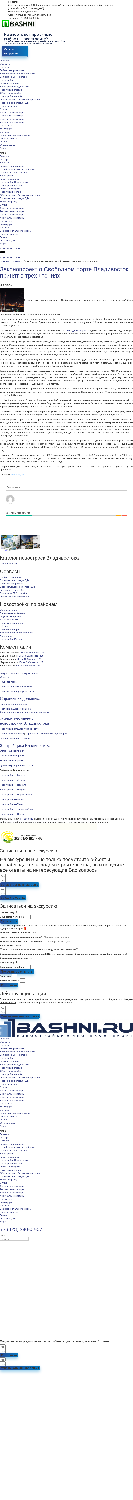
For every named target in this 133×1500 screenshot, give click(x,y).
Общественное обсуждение (15, 596)
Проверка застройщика (12, 583)
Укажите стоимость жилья (15, 932)
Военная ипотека (9, 138)
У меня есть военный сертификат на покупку (100, 953)
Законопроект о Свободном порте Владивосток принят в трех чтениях (64, 272)
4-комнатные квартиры (12, 122)
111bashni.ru (26, 818)
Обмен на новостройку (12, 750)
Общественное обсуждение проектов (20, 99)
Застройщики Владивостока (25, 745)
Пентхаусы (6, 125)
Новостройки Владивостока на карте (19, 728)
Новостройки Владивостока (14, 86)
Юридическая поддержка (13, 703)
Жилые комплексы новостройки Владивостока (24, 721)
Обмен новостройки (10, 92)
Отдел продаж (7, 144)
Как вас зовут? (8, 912)
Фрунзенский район (10, 616)
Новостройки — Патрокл (13, 789)
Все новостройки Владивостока (16, 632)
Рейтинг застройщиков (12, 70)
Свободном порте (76, 330)
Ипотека (4, 131)
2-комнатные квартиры (12, 115)
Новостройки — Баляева (13, 774)
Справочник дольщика (20, 698)
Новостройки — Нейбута (13, 784)
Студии (4, 109)
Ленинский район (9, 619)
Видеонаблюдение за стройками (17, 586)
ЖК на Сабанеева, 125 (32, 652)
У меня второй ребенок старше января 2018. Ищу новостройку (36, 953)
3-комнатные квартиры (12, 118)
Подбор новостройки (11, 577)
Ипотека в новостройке (12, 755)
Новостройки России (11, 89)
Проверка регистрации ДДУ (14, 102)
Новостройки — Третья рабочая (17, 809)
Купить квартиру (8, 105)
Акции (3, 148)
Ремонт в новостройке (12, 760)
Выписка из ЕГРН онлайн (13, 76)
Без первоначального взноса (15, 135)
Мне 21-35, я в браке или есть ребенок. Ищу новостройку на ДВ (39, 949)
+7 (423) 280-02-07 (10, 248)
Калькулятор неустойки (12, 589)
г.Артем (4, 626)
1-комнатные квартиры (12, 112)
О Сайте (4, 676)
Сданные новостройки (12, 733)
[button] (66, 152)
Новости (4, 67)
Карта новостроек (9, 83)
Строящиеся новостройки (39, 733)
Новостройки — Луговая (13, 779)
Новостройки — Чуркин (12, 799)
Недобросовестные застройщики (17, 73)
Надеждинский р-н (10, 629)
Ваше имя (5, 976)
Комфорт (15, 738)
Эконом (4, 738)
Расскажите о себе (10, 945)
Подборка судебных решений (15, 708)
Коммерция (6, 128)
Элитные (26, 738)
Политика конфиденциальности (17, 691)
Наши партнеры (8, 681)
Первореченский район (12, 613)
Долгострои (6, 635)
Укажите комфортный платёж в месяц (21, 941)
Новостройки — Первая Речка (16, 794)
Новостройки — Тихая (12, 804)
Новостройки (7, 79)
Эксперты (5, 63)
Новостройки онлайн (11, 96)
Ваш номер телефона (12, 916)
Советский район (9, 609)
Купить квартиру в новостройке (16, 765)
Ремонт (4, 141)
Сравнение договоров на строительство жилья (25, 711)
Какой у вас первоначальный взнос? (21, 936)
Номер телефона (9, 980)
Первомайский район (11, 622)
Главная (4, 60)
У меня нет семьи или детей (16, 957)
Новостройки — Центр (12, 813)
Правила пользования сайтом (16, 686)
